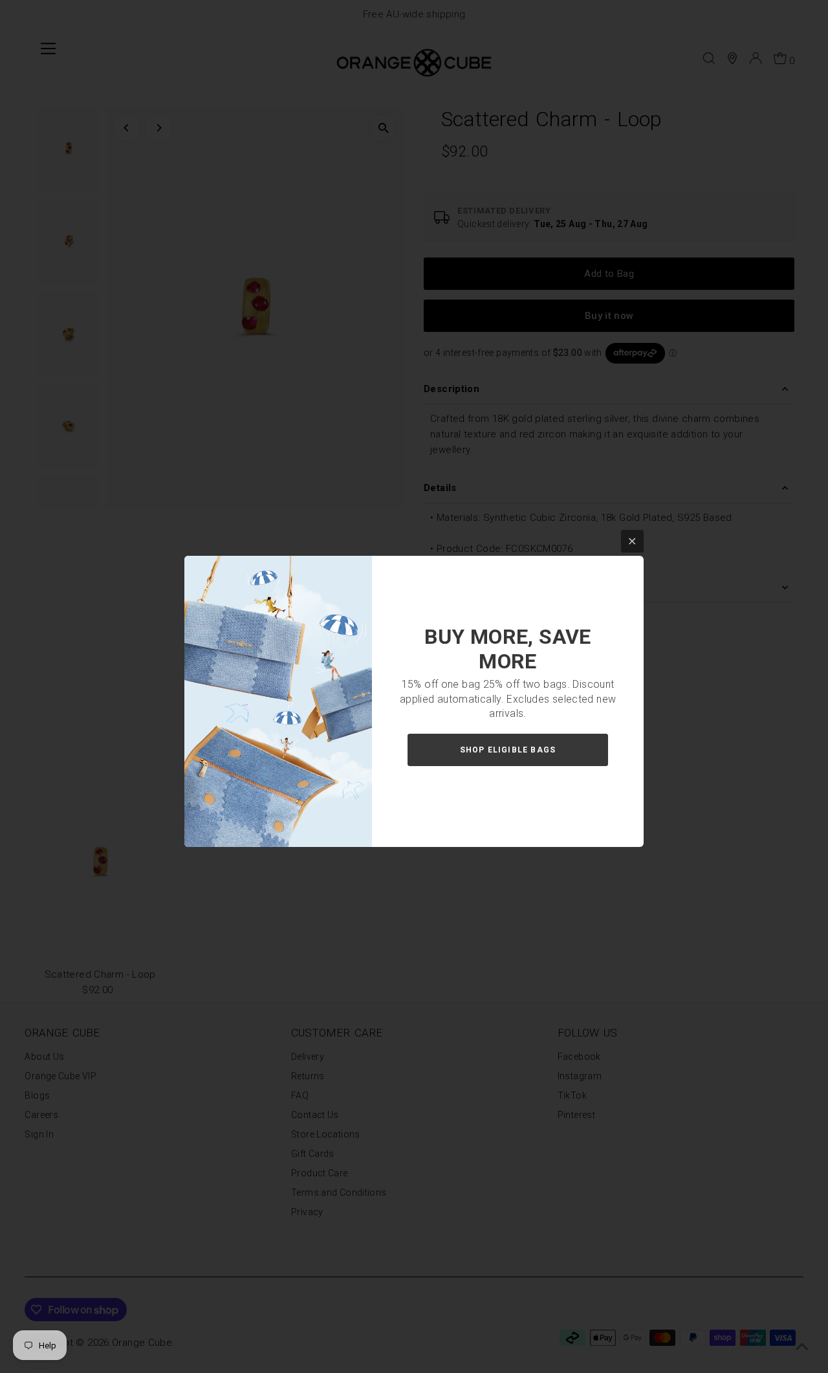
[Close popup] (632, 541)
